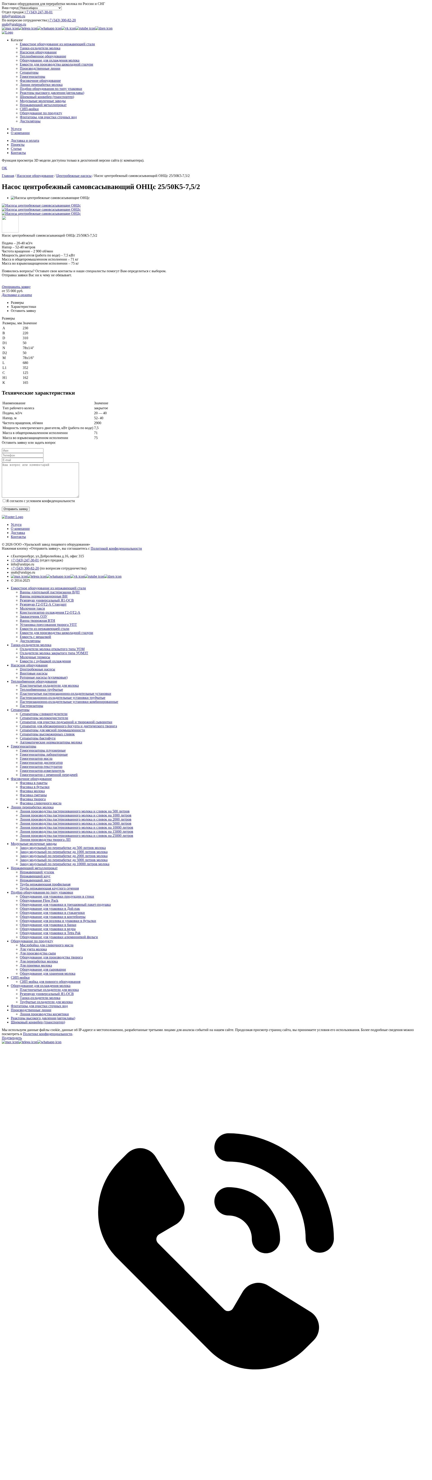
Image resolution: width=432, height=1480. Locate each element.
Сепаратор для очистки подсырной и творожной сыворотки (66, 722)
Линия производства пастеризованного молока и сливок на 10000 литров (76, 827)
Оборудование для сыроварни (43, 969)
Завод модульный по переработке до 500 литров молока (63, 848)
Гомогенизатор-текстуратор (41, 767)
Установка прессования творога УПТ (48, 625)
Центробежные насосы (37, 669)
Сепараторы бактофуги (38, 738)
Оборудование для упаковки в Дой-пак (50, 908)
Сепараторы (29, 72)
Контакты (18, 153)
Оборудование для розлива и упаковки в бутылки (58, 921)
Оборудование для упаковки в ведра (48, 929)
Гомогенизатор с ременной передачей (49, 775)
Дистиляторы (30, 121)
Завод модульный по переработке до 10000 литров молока (64, 864)
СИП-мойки (29, 109)
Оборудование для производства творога (51, 957)
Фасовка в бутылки (35, 787)
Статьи (16, 149)
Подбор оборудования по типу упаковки (51, 89)
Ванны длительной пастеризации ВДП (50, 592)
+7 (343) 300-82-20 (62, 20)
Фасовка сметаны (33, 795)
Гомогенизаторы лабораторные (44, 754)
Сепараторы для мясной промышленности (52, 730)
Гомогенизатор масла (36, 758)
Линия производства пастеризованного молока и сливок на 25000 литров (76, 835)
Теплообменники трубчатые (41, 689)
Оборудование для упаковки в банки (48, 925)
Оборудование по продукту (41, 113)
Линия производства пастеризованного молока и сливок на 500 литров (75, 811)
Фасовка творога (33, 799)
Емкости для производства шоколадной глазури (56, 64)
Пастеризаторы (31, 706)
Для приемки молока (36, 965)
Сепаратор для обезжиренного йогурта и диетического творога (68, 726)
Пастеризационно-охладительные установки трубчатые (62, 698)
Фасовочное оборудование (40, 80)
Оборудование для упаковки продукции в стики (57, 896)
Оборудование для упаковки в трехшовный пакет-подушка (65, 904)
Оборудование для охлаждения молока (49, 60)
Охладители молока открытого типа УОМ (52, 649)
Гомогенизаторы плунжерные (43, 750)
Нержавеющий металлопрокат (43, 105)
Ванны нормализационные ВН (44, 596)
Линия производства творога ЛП (45, 840)
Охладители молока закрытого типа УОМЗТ (54, 653)
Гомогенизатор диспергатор (41, 762)
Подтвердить (12, 1038)
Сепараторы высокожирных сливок (47, 734)
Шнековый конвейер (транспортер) (47, 97)
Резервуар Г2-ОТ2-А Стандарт (43, 604)
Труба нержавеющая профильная (45, 884)
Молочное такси (32, 608)
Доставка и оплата (25, 140)
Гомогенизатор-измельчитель (42, 771)
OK (4, 168)
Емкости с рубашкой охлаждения (45, 661)
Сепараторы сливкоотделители (44, 714)
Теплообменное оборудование (43, 56)
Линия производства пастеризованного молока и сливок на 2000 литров (75, 819)
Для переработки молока (39, 961)
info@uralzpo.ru (13, 16)
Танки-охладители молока (40, 48)
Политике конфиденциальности (47, 1034)
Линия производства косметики (44, 1014)
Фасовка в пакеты (33, 783)
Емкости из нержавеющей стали (44, 629)
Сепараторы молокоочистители (44, 718)
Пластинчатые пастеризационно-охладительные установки (65, 693)
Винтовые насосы (33, 673)
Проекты (18, 144)
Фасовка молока (32, 791)
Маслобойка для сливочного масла (46, 945)
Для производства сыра (38, 953)
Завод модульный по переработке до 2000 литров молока (64, 856)
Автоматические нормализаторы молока (51, 742)
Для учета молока (33, 949)
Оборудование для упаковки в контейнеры (53, 917)
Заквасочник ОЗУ (33, 616)
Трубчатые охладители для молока (46, 1002)
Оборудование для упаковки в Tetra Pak (50, 933)
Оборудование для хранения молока (47, 973)
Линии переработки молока (41, 85)
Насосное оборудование (38, 52)
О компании (20, 133)
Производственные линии (40, 68)
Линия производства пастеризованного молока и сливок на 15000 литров (76, 831)
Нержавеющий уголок (37, 872)
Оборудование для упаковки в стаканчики (52, 913)
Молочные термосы (35, 657)
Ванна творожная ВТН (37, 620)
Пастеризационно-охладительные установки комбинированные (69, 702)
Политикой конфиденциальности (116, 548)
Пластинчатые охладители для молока (49, 685)
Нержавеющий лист (35, 880)
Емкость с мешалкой (35, 637)
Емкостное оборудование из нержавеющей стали (57, 44)
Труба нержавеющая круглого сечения (49, 888)
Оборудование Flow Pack (39, 900)
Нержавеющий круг (35, 876)
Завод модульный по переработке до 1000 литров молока (64, 852)
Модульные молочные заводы (43, 101)
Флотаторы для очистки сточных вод (48, 117)
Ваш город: (10, 8)
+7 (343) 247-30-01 (39, 12)
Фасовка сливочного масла (40, 803)
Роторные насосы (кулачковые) (44, 677)
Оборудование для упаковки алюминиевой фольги (59, 937)
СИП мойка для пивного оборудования (50, 982)
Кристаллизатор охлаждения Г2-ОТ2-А (50, 612)
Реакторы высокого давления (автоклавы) (52, 93)
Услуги (16, 129)
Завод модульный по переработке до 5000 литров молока (64, 860)
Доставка (18, 533)
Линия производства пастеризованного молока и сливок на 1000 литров (75, 815)
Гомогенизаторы (32, 76)
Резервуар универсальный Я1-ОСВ (47, 600)
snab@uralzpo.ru (14, 24)
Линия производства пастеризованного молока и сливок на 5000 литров (75, 823)
